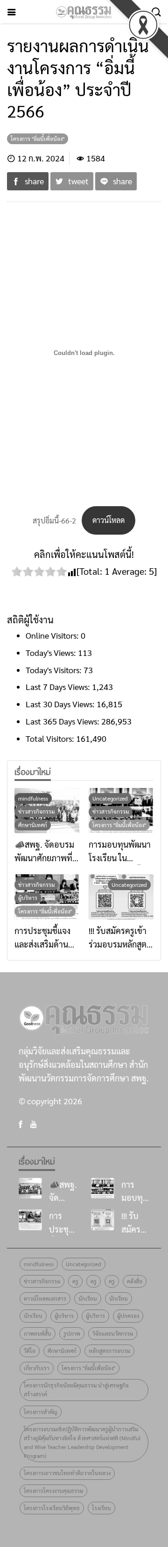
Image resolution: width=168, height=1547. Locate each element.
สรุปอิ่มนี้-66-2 (54, 520)
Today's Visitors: (55, 669)
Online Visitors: (53, 635)
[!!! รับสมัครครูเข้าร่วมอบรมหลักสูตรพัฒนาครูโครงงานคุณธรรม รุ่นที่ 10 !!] (121, 897)
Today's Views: (52, 652)
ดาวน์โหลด (108, 520)
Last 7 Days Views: (59, 686)
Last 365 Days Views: (63, 721)
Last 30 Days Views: (61, 703)
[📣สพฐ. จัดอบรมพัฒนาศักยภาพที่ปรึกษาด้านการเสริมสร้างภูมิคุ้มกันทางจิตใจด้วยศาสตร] (30, 1188)
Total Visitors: (51, 738)
